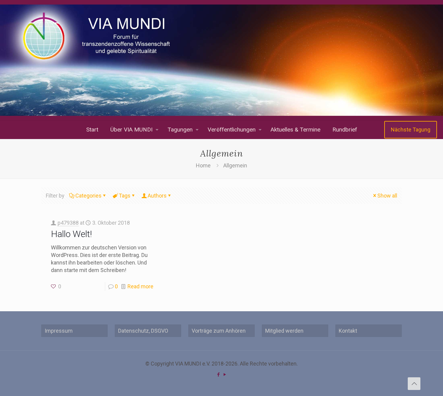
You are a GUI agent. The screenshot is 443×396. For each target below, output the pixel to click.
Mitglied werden (284, 331)
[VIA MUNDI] (221, 60)
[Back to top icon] (414, 383)
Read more (140, 286)
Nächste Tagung (410, 129)
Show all (387, 195)
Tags (124, 195)
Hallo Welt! (71, 234)
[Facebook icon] (218, 374)
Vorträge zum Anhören (219, 331)
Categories (88, 195)
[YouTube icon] (224, 374)
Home (203, 165)
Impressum (59, 331)
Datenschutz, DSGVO (143, 331)
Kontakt (348, 331)
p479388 (68, 223)
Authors (157, 195)
